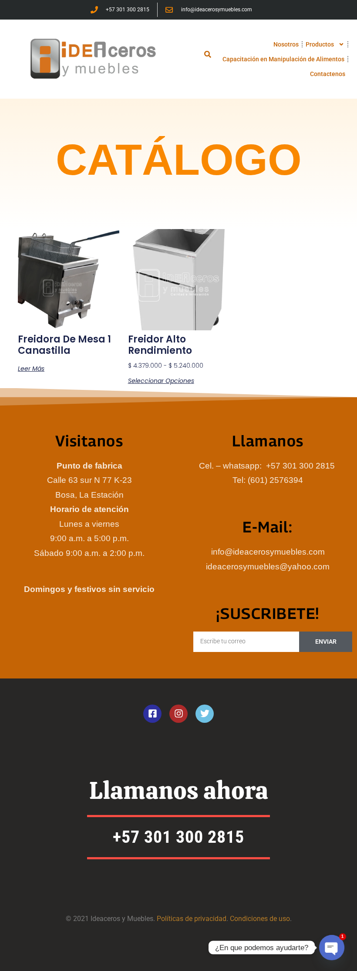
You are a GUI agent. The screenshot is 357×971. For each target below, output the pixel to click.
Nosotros (286, 44)
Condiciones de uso (260, 918)
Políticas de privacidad (191, 918)
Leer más (31, 369)
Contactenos (327, 73)
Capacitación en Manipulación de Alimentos (283, 59)
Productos (320, 44)
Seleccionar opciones (161, 381)
